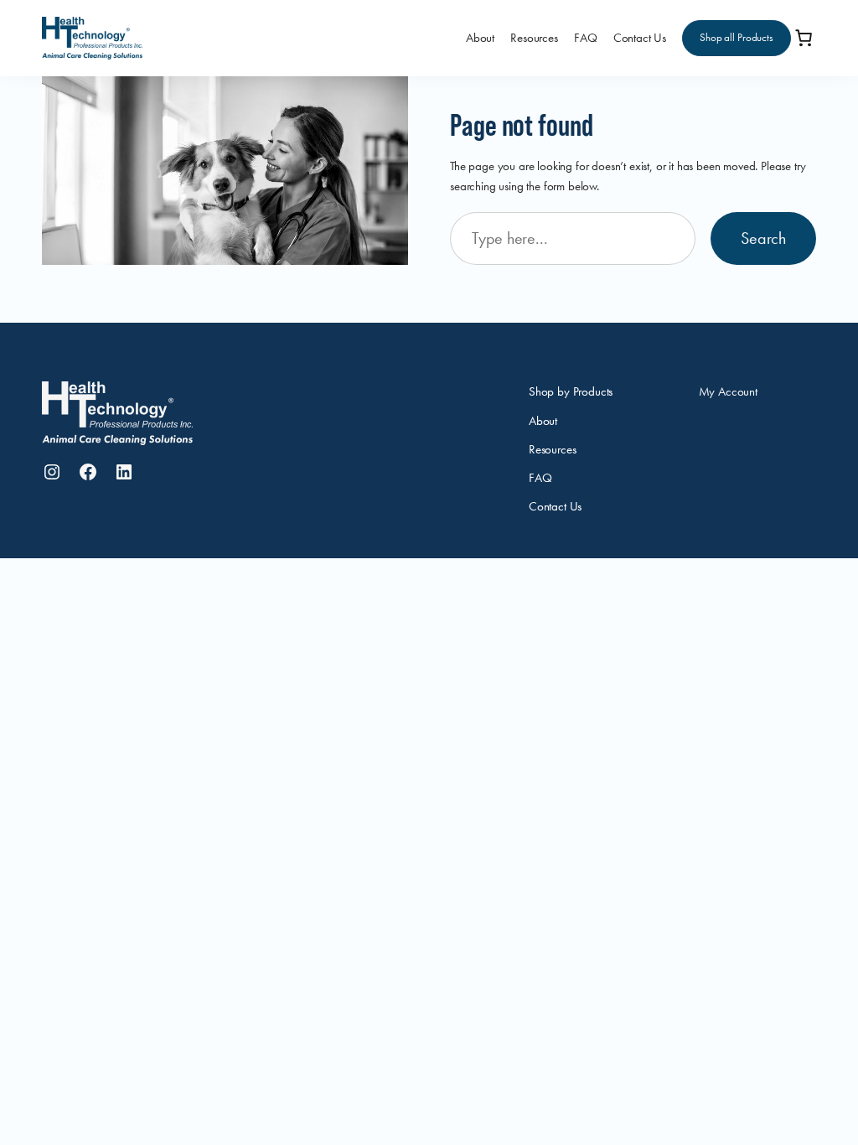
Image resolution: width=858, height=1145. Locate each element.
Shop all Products (736, 37)
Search (763, 238)
